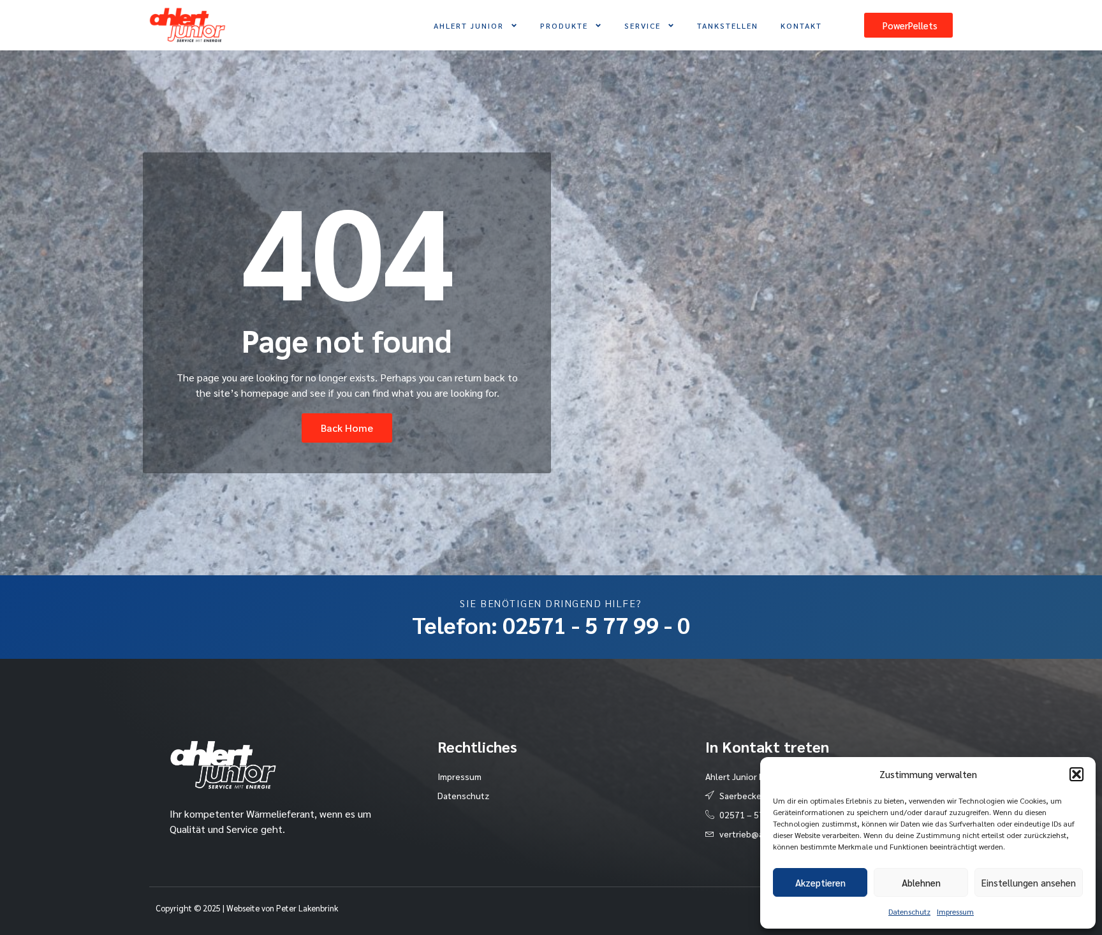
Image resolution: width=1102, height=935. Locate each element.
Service (642, 25)
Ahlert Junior (469, 25)
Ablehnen (921, 882)
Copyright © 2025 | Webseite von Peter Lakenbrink (247, 907)
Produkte (564, 25)
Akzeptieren (820, 882)
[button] (1076, 774)
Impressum (955, 911)
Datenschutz (909, 911)
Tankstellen (727, 25)
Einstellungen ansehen (1028, 882)
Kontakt (801, 25)
